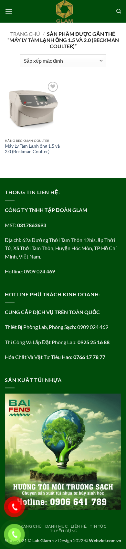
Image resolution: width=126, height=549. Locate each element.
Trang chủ (25, 34)
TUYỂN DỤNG (64, 530)
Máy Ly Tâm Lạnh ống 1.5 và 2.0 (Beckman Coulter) (32, 148)
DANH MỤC (56, 526)
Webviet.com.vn (105, 540)
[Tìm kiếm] (118, 11)
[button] (9, 11)
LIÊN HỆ (79, 526)
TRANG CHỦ (30, 526)
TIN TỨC (98, 526)
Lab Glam (41, 540)
